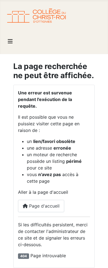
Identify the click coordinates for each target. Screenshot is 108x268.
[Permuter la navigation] (10, 41)
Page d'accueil (44, 206)
